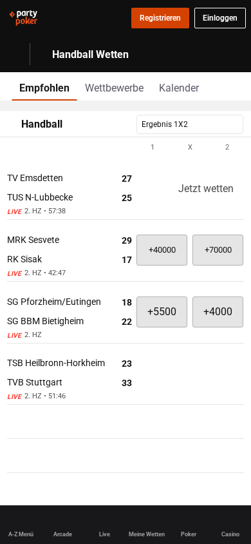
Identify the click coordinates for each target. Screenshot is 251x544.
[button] (125, 147)
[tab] (44, 86)
